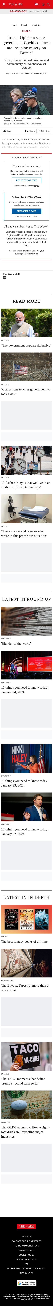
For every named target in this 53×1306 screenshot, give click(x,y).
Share (9, 131)
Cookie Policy (26, 1255)
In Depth (26, 31)
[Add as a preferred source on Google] (26, 1283)
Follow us (32, 131)
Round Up (35, 25)
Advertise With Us (26, 1259)
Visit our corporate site (40, 1296)
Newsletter (46, 131)
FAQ (27, 1264)
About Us (26, 1236)
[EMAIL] (5, 277)
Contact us (32, 254)
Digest (24, 25)
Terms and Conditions (26, 1246)
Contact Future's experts (26, 1241)
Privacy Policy (27, 1250)
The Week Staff (16, 73)
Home (14, 25)
